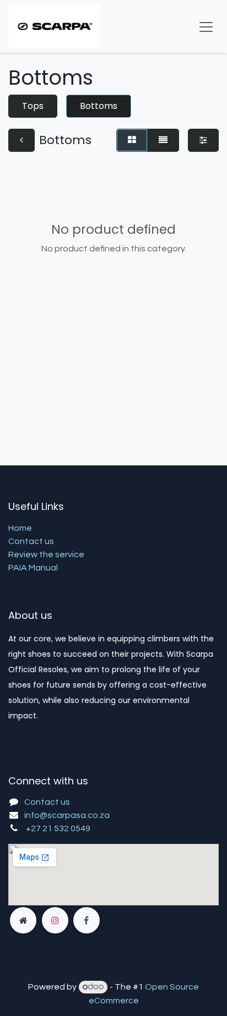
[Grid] (132, 140)
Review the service (46, 554)
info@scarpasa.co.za (67, 815)
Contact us (31, 541)
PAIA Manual (33, 567)
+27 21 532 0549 (58, 828)
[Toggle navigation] (206, 26)
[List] (163, 140)
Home (20, 528)
